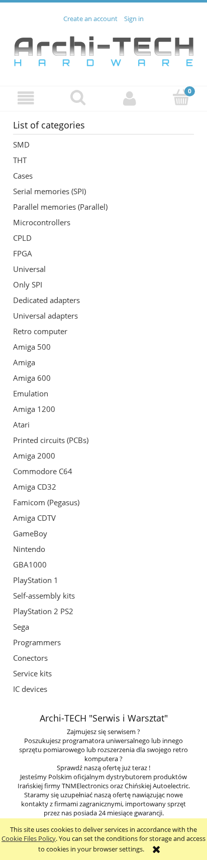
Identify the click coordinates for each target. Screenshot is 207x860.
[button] (26, 98)
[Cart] (181, 97)
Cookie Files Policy (29, 838)
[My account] (129, 98)
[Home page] (103, 49)
